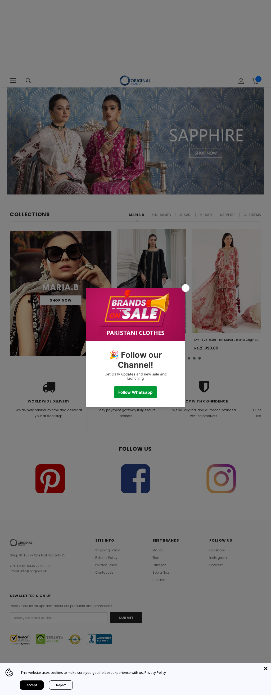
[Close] (265, 668)
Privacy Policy (155, 672)
